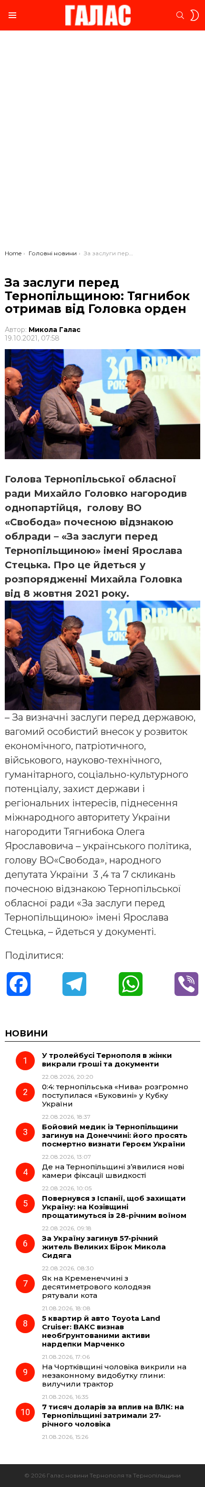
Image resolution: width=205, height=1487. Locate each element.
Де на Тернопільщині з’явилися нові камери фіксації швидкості (113, 1171)
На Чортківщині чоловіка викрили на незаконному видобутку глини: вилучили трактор (114, 1375)
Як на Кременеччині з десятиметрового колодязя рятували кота (96, 1287)
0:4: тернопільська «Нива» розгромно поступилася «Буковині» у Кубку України (115, 1095)
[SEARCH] (180, 15)
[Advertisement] (102, 142)
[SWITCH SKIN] (194, 15)
